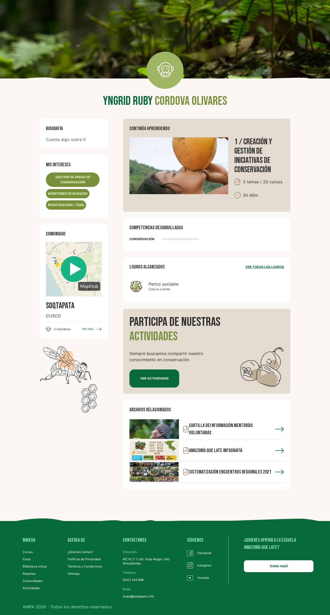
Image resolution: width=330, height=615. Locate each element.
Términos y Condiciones (85, 566)
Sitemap (73, 573)
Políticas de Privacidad (84, 559)
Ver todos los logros (264, 267)
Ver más (88, 329)
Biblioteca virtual (35, 566)
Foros (27, 559)
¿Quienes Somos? (80, 552)
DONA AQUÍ (279, 566)
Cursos (28, 552)
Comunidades (33, 581)
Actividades (31, 588)
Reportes (29, 573)
